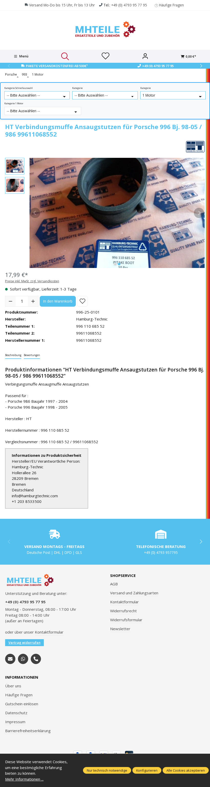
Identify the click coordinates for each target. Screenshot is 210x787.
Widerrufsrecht (123, 610)
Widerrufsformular (126, 619)
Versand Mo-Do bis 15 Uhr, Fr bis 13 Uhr (62, 5)
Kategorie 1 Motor (13, 103)
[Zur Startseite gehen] (105, 29)
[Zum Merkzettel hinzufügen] (82, 301)
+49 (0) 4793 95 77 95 (129, 5)
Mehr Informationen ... (24, 779)
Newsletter (120, 628)
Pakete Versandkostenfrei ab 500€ (57, 66)
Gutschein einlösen (21, 703)
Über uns (13, 685)
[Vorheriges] (35, 213)
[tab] (13, 355)
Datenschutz (16, 712)
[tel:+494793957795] (36, 659)
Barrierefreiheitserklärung (28, 730)
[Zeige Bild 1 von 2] (115, 264)
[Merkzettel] (105, 56)
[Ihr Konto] (145, 56)
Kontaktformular (49, 632)
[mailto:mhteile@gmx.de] (10, 659)
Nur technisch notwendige (107, 770)
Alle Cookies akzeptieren (185, 770)
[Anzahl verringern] (10, 301)
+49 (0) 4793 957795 (161, 552)
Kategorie (77, 88)
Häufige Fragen (171, 5)
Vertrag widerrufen (24, 642)
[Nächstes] (199, 213)
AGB (114, 583)
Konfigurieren (147, 770)
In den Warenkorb (57, 301)
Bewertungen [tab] (32, 355)
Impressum (15, 721)
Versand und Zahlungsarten (134, 592)
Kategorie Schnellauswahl (18, 88)
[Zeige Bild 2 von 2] (119, 264)
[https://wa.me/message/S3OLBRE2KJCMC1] (23, 659)
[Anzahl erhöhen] (33, 301)
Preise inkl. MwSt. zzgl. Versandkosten (32, 281)
